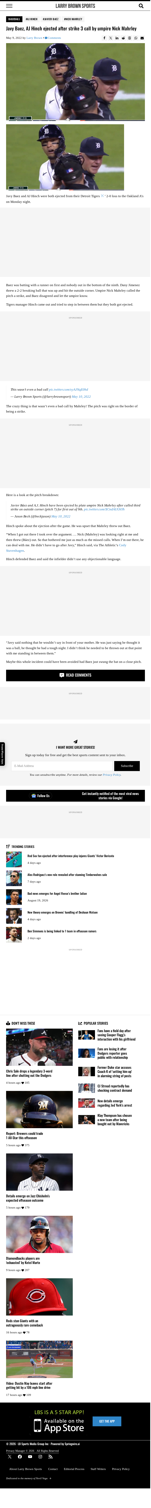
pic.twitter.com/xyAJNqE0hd (68, 389)
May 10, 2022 (81, 396)
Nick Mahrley (73, 19)
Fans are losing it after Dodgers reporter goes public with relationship (113, 1053)
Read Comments (78, 675)
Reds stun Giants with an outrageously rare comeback (24, 1323)
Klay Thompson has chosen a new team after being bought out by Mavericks (115, 1119)
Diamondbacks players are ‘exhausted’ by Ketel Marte (23, 1260)
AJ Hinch (32, 19)
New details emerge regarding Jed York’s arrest (115, 1103)
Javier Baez (51, 19)
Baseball (14, 19)
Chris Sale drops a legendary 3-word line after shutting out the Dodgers (29, 1073)
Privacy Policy (112, 775)
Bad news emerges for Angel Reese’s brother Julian (57, 893)
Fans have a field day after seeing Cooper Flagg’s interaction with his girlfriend (116, 1035)
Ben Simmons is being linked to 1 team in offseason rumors (62, 931)
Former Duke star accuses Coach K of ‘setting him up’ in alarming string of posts (115, 1071)
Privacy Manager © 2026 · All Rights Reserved (32, 1450)
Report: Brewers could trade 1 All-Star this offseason (24, 1135)
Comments (54, 38)
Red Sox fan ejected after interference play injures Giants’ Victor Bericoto (71, 856)
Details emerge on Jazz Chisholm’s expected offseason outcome (28, 1198)
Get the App (107, 1421)
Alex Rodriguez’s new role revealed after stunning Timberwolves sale (67, 874)
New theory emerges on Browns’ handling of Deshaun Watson (63, 912)
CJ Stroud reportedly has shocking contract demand (115, 1088)
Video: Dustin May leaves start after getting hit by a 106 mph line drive (29, 1385)
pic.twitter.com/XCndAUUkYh (104, 509)
